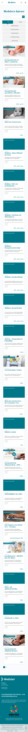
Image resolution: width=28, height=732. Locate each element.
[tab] (7, 22)
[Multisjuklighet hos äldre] (14, 485)
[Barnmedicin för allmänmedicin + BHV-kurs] (14, 454)
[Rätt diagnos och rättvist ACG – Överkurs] (14, 516)
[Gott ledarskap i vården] (14, 361)
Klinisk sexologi (10, 432)
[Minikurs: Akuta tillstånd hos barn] (14, 144)
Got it (16, 731)
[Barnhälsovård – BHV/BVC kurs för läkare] (14, 547)
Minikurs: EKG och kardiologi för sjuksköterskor (11, 185)
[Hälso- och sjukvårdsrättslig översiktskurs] (14, 578)
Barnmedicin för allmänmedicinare (11, 650)
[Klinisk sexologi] (14, 423)
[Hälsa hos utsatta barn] (14, 113)
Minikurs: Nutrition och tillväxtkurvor (13, 216)
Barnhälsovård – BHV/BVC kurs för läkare (14, 557)
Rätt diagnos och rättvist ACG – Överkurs (13, 526)
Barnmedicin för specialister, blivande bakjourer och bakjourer (13, 92)
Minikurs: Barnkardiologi (14, 277)
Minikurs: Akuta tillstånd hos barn (13, 154)
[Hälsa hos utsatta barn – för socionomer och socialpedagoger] (14, 392)
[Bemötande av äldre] (14, 609)
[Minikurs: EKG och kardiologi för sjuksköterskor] (14, 175)
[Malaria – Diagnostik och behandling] (14, 330)
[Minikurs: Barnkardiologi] (14, 268)
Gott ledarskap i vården (13, 370)
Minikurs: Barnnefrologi (13, 308)
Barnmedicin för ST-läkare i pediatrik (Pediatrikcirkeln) (12, 61)
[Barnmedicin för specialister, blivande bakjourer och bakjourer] (14, 82)
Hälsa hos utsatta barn (13, 122)
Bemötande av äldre (12, 618)
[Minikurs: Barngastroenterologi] (14, 237)
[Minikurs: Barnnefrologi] (14, 299)
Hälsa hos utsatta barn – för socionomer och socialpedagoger (13, 402)
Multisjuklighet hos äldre (13, 494)
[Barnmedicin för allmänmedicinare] (14, 640)
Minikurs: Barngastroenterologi (12, 247)
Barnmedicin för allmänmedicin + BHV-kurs (13, 464)
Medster (12, 2)
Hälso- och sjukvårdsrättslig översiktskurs (11, 588)
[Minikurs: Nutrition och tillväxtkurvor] (14, 206)
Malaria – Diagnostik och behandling (13, 340)
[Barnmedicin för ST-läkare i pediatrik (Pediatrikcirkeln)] (14, 51)
